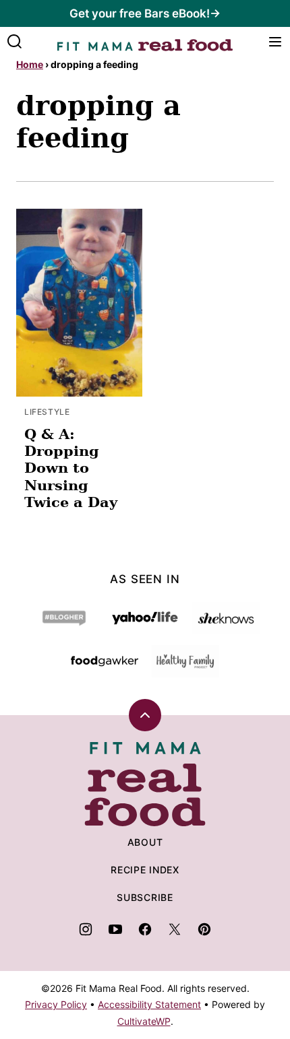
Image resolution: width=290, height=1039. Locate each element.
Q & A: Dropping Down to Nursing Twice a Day (70, 468)
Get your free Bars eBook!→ (145, 13)
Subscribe (145, 897)
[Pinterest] (204, 929)
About (145, 842)
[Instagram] (85, 929)
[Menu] (275, 42)
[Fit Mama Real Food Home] (145, 42)
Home (29, 64)
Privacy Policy (56, 1004)
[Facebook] (145, 929)
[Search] (15, 42)
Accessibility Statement (149, 1004)
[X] (175, 929)
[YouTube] (115, 929)
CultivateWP (144, 1021)
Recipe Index (145, 869)
